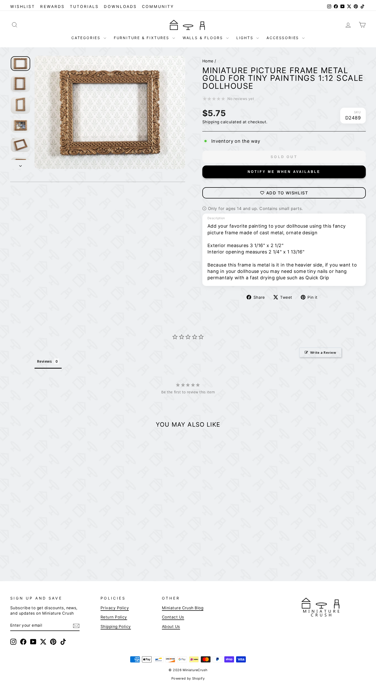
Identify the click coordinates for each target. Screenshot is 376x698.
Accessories (284, 38)
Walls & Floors (204, 38)
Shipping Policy (116, 626)
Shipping (210, 121)
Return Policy (114, 617)
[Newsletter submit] (76, 625)
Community (158, 6)
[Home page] (188, 24)
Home (208, 61)
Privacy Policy (115, 607)
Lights (245, 38)
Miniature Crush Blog (182, 607)
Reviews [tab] (44, 361)
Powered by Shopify (188, 678)
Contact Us (173, 617)
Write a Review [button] (323, 352)
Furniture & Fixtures (142, 38)
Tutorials (84, 6)
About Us (171, 626)
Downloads (120, 6)
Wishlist (22, 6)
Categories (86, 38)
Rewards (52, 6)
